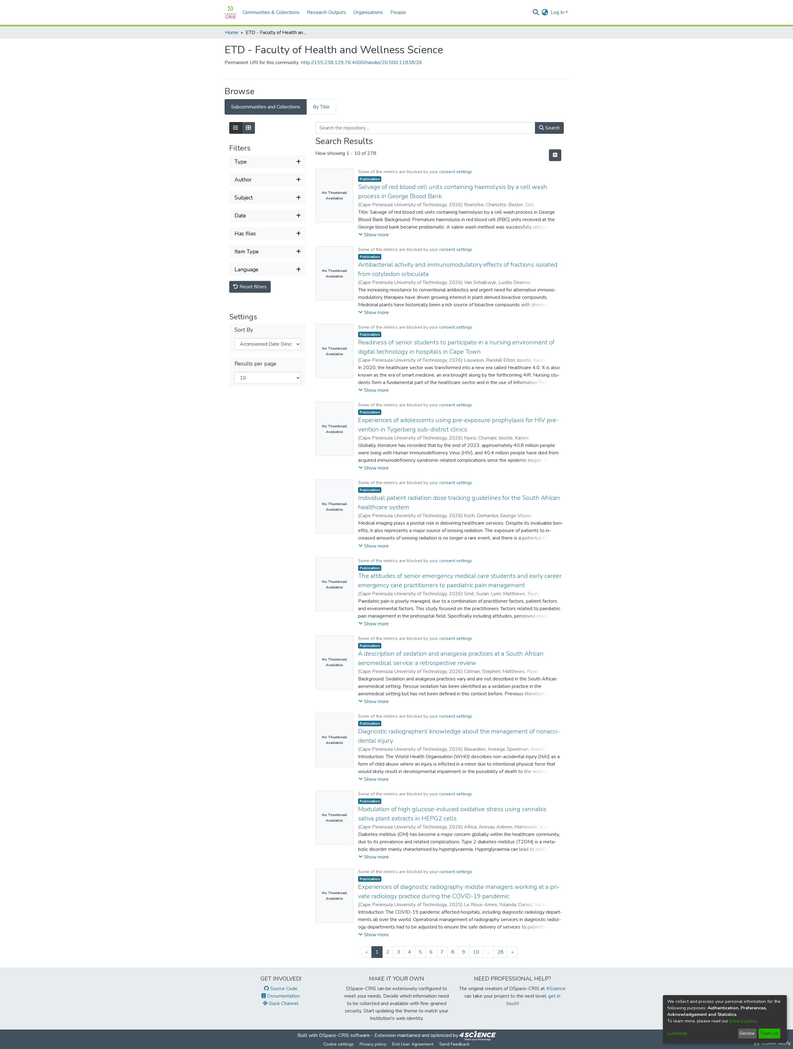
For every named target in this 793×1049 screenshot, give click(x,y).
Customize (677, 1033)
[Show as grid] (248, 128)
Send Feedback (454, 1044)
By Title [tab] (321, 106)
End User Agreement (412, 1044)
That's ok (769, 1033)
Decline (747, 1033)
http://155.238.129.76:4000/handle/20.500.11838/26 (361, 62)
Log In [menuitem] (557, 12)
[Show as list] (235, 128)
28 (500, 952)
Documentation (283, 996)
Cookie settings (338, 1044)
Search (552, 128)
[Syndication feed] (555, 155)
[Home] (230, 12)
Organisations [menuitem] (368, 12)
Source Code (283, 988)
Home (231, 32)
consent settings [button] (455, 172)
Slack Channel (282, 1003)
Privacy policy (373, 1044)
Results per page (255, 364)
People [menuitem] (398, 12)
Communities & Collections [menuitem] (271, 12)
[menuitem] (545, 12)
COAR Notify (776, 1043)
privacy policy (742, 1021)
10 (476, 952)
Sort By (243, 330)
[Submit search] (536, 12)
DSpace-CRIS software (344, 1035)
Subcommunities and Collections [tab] (265, 106)
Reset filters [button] (252, 286)
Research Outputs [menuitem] (326, 12)
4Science (556, 988)
